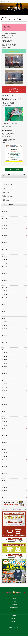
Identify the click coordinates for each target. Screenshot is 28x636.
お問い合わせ (14, 618)
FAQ (14, 612)
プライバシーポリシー (14, 621)
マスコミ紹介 (14, 610)
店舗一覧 (14, 598)
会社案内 (14, 601)
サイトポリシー (14, 624)
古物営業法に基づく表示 (14, 627)
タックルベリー (6, 1)
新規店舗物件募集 (14, 607)
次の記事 (18, 169)
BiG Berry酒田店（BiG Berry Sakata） (14, 9)
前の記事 (10, 169)
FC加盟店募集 (14, 604)
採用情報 (14, 615)
